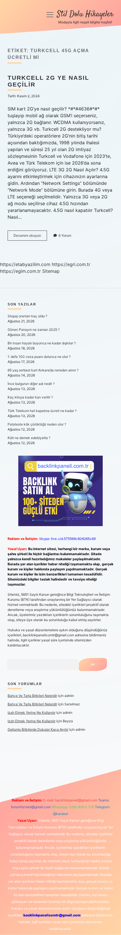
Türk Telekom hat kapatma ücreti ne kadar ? (42, 411)
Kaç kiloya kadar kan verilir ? (30, 397)
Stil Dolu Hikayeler (85, 14)
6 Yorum (65, 235)
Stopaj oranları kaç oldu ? (27, 316)
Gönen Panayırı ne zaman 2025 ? (34, 329)
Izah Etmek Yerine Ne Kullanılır (31, 712)
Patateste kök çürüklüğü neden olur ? (37, 424)
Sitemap (51, 271)
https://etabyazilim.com (25, 264)
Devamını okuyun (30, 237)
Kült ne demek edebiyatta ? (29, 438)
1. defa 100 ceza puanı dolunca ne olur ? (39, 356)
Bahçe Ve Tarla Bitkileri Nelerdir (32, 696)
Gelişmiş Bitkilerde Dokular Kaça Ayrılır (38, 729)
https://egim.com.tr (20, 271)
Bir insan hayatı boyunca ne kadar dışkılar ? (42, 343)
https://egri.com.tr (71, 264)
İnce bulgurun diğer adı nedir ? (31, 384)
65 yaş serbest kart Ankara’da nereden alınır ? (43, 370)
